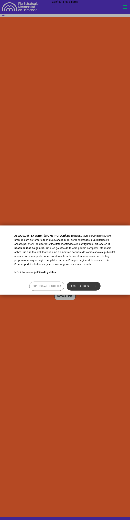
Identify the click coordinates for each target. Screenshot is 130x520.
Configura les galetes (47, 286)
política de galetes (45, 272)
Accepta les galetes (83, 286)
